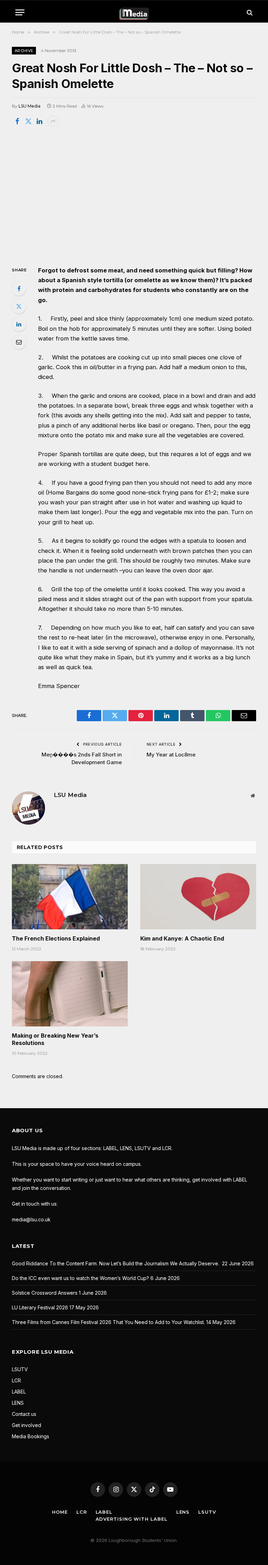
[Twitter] (19, 306)
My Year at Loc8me (171, 754)
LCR (16, 1380)
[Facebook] (19, 288)
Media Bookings (30, 1436)
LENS (18, 1403)
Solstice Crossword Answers (44, 1293)
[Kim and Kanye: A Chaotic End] (198, 896)
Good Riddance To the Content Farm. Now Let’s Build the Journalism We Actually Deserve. (116, 1263)
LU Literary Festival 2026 (40, 1307)
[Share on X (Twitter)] (28, 121)
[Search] (249, 12)
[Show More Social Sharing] (53, 121)
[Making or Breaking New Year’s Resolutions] (70, 993)
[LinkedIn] (19, 324)
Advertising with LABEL (132, 1519)
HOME (60, 1512)
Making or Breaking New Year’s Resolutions (55, 1039)
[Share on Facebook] (17, 121)
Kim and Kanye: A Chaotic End (182, 938)
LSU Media (29, 106)
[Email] (19, 342)
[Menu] (19, 12)
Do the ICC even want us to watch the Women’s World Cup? (80, 1278)
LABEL (19, 1392)
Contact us (24, 1414)
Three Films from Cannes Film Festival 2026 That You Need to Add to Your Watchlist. (108, 1322)
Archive (24, 50)
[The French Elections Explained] (70, 896)
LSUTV (20, 1369)
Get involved (26, 1425)
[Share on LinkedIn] (39, 121)
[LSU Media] (134, 12)
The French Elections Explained (56, 938)
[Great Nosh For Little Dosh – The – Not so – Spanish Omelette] (134, 195)
